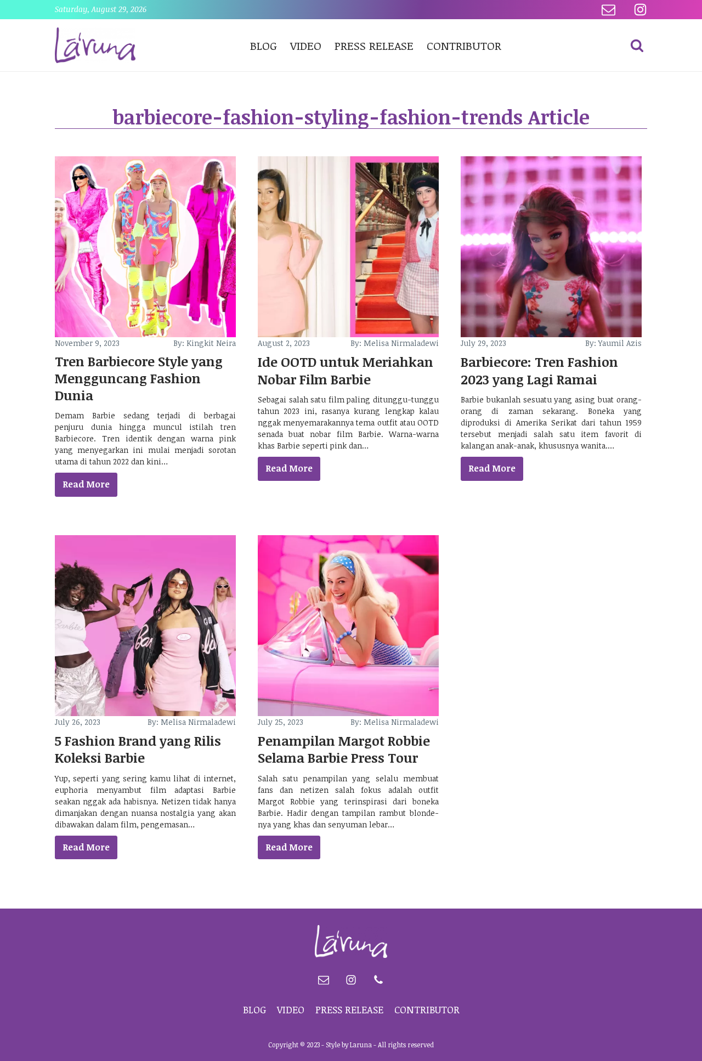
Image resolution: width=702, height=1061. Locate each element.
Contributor (464, 45)
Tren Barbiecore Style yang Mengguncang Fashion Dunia (139, 378)
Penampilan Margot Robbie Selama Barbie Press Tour (344, 749)
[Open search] (637, 45)
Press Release (374, 45)
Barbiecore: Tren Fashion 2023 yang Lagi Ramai (539, 370)
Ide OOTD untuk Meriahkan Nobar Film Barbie (345, 370)
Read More (86, 484)
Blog (263, 45)
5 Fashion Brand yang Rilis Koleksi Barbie (138, 749)
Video (305, 45)
